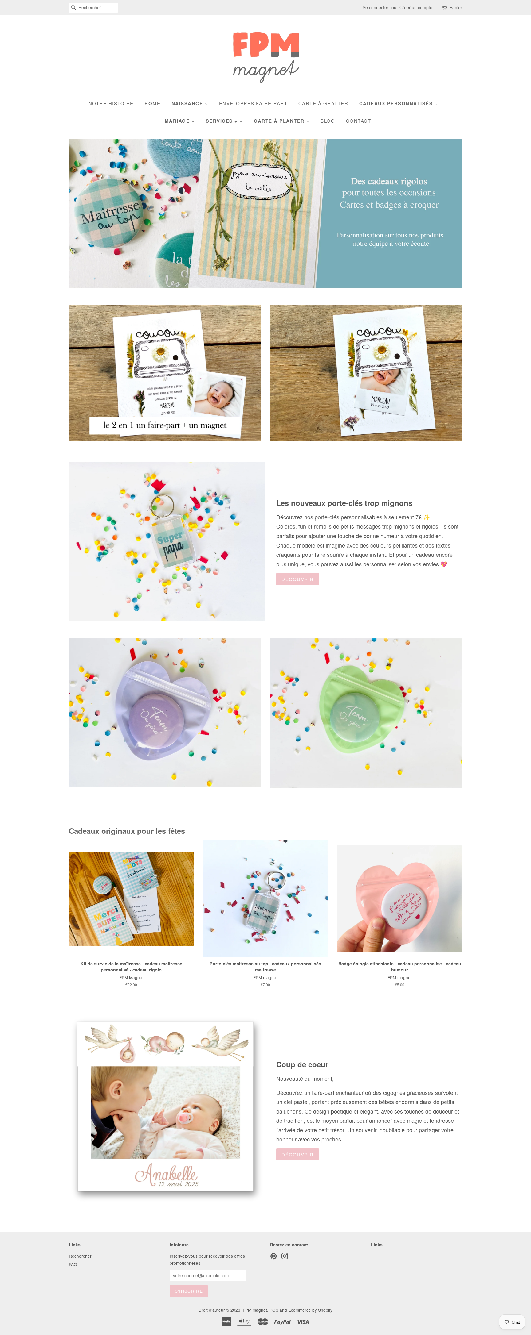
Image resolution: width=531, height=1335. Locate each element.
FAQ (73, 1264)
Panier (456, 7)
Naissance (188, 103)
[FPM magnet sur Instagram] (284, 1257)
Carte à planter (280, 120)
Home (152, 103)
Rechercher (80, 1256)
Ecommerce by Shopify (310, 1310)
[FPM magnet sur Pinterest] (273, 1257)
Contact (358, 120)
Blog (328, 120)
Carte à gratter (323, 103)
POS (273, 1310)
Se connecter (375, 7)
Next (449, 213)
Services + (223, 120)
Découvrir (297, 579)
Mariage (178, 120)
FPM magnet (255, 1310)
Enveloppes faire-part (253, 103)
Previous (82, 213)
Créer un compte (415, 7)
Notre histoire (111, 103)
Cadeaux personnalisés (397, 103)
